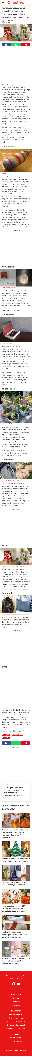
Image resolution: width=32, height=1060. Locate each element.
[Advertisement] (16, 65)
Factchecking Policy (16, 1014)
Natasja (11, 20)
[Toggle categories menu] (3, 2)
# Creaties (6, 738)
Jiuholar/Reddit (5, 173)
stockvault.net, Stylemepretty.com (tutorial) (13, 480)
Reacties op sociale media (16, 1029)
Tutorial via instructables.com (9, 287)
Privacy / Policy (16, 1038)
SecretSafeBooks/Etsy (7, 343)
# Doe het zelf (17, 735)
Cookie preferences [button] (16, 1041)
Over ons (16, 998)
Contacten (16, 1002)
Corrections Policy (16, 1018)
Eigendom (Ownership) (16, 1025)
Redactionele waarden (16, 1021)
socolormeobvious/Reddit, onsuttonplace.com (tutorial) (16, 614)
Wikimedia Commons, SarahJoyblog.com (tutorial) (14, 566)
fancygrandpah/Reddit (7, 423)
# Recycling (6, 735)
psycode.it (16, 1005)
